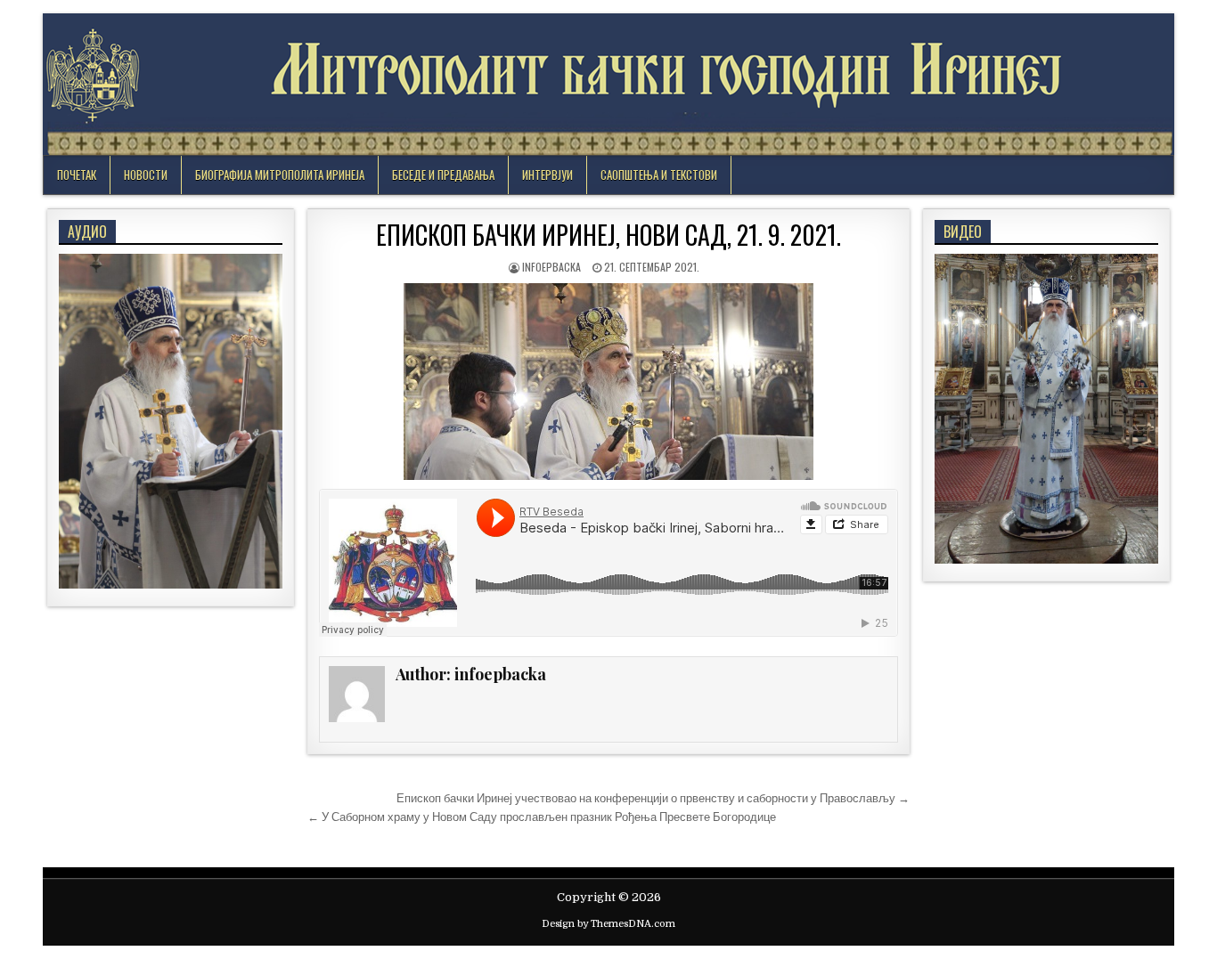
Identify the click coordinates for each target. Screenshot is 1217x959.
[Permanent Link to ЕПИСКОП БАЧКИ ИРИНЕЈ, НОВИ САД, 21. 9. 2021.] (608, 381)
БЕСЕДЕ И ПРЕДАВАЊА (443, 174)
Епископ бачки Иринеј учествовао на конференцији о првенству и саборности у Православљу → (653, 798)
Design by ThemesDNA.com (608, 924)
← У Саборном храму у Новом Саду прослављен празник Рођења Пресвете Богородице (541, 817)
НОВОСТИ (145, 174)
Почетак (76, 174)
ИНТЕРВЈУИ (547, 174)
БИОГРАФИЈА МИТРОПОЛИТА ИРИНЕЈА (279, 174)
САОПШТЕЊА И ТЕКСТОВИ (658, 174)
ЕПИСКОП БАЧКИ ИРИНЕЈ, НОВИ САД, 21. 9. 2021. (608, 234)
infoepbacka (551, 266)
